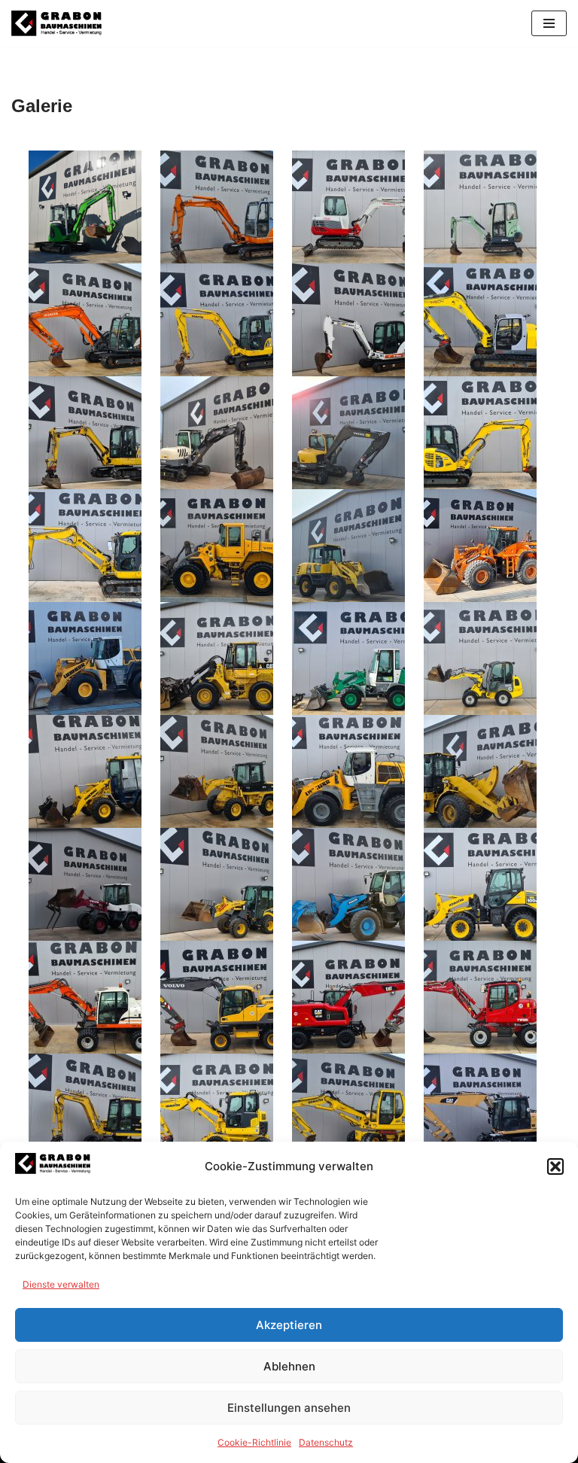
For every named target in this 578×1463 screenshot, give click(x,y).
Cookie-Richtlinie (254, 1442)
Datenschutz (326, 1442)
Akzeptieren (289, 1325)
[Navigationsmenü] (549, 23)
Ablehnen (289, 1366)
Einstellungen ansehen (289, 1408)
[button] (555, 1166)
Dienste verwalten (61, 1284)
